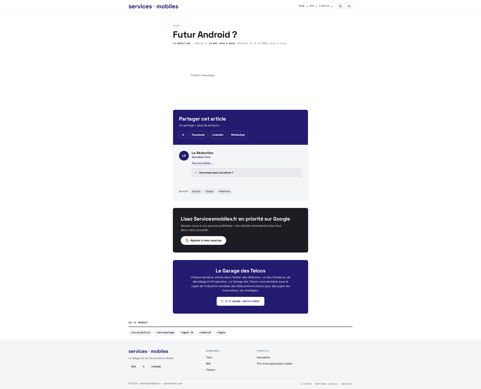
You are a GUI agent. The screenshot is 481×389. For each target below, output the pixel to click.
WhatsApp (238, 134)
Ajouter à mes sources (206, 240)
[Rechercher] (340, 6)
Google (209, 191)
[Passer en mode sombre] (349, 6)
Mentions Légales (326, 384)
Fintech (324, 6)
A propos (306, 384)
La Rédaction (181, 43)
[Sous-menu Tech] (306, 6)
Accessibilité (141, 332)
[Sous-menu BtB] (316, 6)
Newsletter (263, 357)
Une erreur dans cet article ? (216, 172)
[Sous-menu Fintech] (331, 6)
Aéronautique (166, 332)
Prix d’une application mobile (274, 363)
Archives (346, 384)
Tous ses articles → (202, 163)
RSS (133, 366)
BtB (312, 6)
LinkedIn (217, 134)
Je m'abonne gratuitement (242, 301)
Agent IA (187, 332)
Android (196, 191)
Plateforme (224, 191)
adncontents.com (172, 383)
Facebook (198, 134)
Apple (222, 332)
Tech (301, 6)
